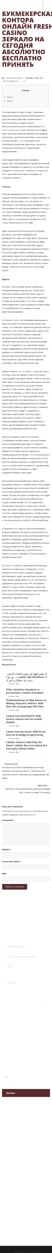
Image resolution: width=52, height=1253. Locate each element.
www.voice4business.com (14, 1052)
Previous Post (25, 771)
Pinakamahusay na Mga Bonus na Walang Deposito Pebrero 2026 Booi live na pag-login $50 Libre (26, 703)
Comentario (7, 820)
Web (4, 873)
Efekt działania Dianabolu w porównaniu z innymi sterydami (24, 691)
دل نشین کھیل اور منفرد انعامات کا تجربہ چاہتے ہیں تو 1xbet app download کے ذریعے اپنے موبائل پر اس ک (26, 677)
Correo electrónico (11, 861)
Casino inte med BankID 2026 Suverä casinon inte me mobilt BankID (24, 719)
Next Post (27, 789)
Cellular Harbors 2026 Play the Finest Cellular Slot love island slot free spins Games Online (26, 745)
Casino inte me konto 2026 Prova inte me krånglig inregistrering (26, 733)
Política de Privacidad (34, 1077)
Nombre (6, 849)
